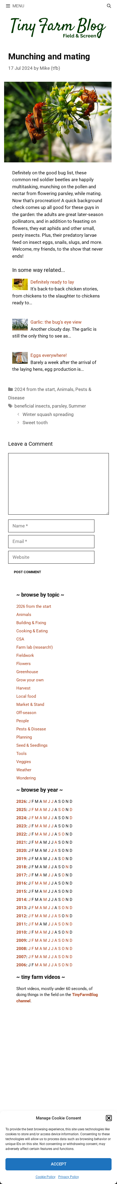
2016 (21, 883)
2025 (21, 809)
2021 (21, 842)
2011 (21, 924)
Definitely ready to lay (52, 282)
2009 (21, 940)
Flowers (23, 663)
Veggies (23, 761)
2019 (21, 858)
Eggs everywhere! (48, 355)
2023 (21, 826)
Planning (24, 737)
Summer (77, 406)
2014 (21, 899)
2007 (21, 956)
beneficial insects (32, 406)
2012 (21, 915)
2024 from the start (34, 389)
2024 (21, 817)
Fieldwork (25, 655)
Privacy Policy (68, 1177)
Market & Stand (30, 704)
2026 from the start (33, 606)
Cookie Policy (46, 1177)
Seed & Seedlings (32, 745)
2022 (21, 834)
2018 (21, 866)
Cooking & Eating (32, 631)
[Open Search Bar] (109, 6)
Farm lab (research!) (34, 647)
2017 (21, 875)
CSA (20, 639)
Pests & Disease (31, 729)
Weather (23, 769)
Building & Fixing (31, 622)
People (22, 720)
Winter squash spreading (48, 414)
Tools (21, 753)
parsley (59, 406)
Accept (58, 1164)
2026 (21, 801)
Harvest (23, 688)
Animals (65, 389)
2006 (21, 965)
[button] (109, 1118)
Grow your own (30, 680)
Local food (26, 696)
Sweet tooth (35, 422)
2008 (21, 948)
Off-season (26, 712)
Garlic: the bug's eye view (56, 322)
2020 (21, 850)
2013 (21, 907)
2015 (21, 891)
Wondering (26, 778)
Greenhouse (27, 671)
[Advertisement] (58, 1080)
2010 (21, 932)
